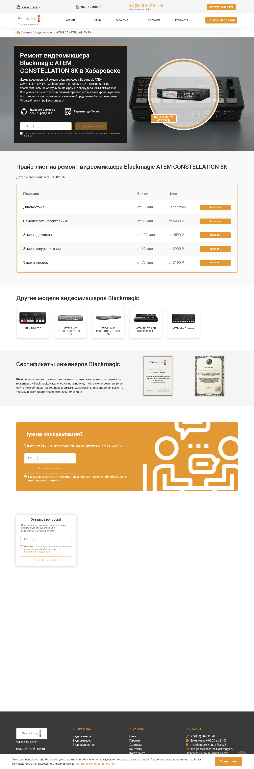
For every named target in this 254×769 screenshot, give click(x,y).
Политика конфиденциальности (96, 763)
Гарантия (122, 20)
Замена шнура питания (42, 249)
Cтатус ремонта (221, 7)
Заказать (215, 207)
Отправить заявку (91, 126)
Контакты (181, 20)
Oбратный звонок (221, 20)
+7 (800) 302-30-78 (146, 5)
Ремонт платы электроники (45, 221)
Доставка (154, 20)
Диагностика (33, 207)
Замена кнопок (35, 262)
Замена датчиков (37, 235)
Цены (97, 20)
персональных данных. (44, 480)
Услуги (70, 20)
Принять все (228, 761)
